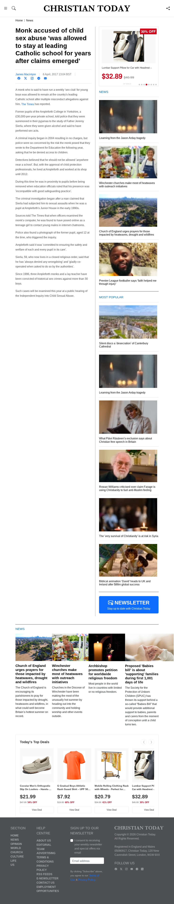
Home (19, 20)
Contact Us (46, 882)
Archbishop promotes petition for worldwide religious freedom (103, 672)
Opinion (16, 843)
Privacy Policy (86, 880)
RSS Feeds (44, 874)
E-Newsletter (47, 878)
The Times (27, 104)
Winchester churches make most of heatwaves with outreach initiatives (67, 674)
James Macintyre (25, 74)
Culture (17, 856)
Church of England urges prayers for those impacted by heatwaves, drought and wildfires (31, 674)
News (29, 20)
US (12, 864)
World (16, 848)
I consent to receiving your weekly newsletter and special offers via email (88, 846)
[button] (5, 8)
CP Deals (127, 84)
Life (13, 860)
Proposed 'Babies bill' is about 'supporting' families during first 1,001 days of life (141, 674)
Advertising (46, 853)
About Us (44, 840)
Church (17, 852)
